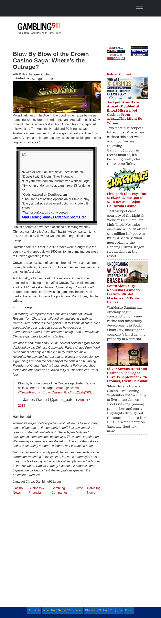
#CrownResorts (29, 392)
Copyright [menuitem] (116, 610)
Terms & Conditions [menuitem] (70, 610)
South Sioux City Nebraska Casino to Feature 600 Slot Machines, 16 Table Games (123, 294)
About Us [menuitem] (34, 610)
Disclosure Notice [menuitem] (96, 610)
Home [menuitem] (129, 610)
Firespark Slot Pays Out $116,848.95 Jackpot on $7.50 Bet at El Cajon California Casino (126, 200)
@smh (74, 388)
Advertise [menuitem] (49, 610)
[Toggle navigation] (139, 9)
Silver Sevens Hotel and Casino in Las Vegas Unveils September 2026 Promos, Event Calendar (127, 375)
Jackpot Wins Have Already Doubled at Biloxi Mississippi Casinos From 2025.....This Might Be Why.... (124, 112)
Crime (79, 488)
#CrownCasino (51, 392)
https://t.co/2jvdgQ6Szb (78, 392)
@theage (62, 388)
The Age (43, 115)
